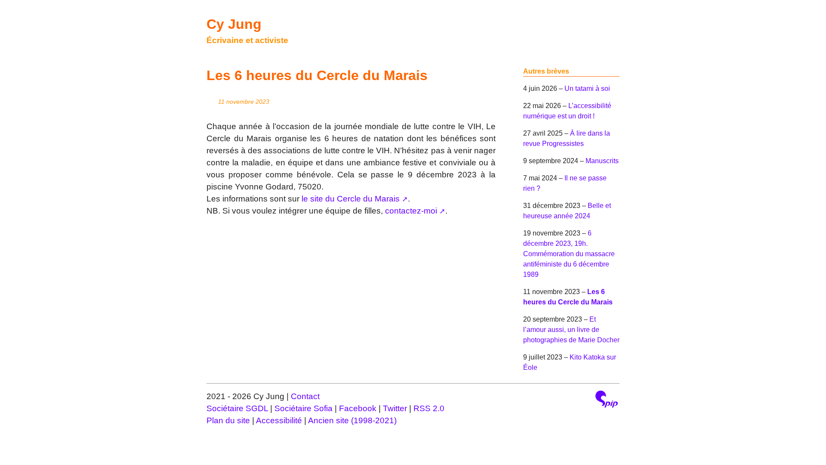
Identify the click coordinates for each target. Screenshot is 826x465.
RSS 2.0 (428, 408)
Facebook (359, 408)
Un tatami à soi (587, 88)
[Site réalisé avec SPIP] (607, 400)
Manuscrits (602, 160)
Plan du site (228, 420)
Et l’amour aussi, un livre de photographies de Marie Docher (571, 330)
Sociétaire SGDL (237, 408)
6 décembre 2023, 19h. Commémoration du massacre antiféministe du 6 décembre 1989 (569, 253)
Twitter (396, 408)
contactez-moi (411, 210)
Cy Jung (234, 24)
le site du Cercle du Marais (351, 198)
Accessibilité (279, 420)
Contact (305, 396)
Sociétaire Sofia (303, 408)
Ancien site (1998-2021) (352, 420)
